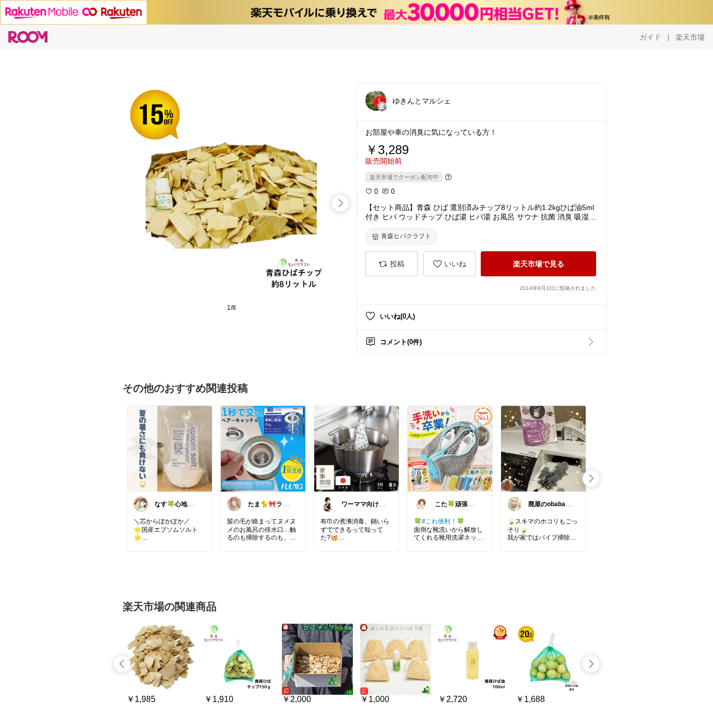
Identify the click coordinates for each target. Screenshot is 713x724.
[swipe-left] (122, 664)
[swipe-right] (340, 203)
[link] (169, 448)
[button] (375, 100)
